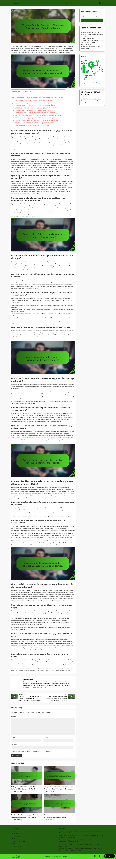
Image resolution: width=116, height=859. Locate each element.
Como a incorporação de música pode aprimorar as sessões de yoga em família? (34, 112)
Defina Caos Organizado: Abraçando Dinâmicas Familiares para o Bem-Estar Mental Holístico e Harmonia (80, 840)
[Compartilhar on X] (97, 856)
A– (18, 856)
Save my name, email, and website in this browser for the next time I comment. (33, 751)
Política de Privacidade (18, 841)
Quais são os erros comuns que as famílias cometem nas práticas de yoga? (33, 122)
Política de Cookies (17, 846)
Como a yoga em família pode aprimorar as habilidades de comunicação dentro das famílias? (38, 102)
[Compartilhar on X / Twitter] (102, 3)
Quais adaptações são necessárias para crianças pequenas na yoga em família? (34, 117)
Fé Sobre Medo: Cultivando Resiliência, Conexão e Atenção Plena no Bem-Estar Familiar (81, 845)
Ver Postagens (64, 3)
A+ (14, 856)
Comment (14, 716)
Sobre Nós (15, 833)
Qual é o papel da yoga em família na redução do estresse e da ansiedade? (33, 100)
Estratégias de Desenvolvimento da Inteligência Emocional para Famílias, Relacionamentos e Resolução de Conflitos (80, 849)
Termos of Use (16, 843)
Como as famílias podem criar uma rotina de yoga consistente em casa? (32, 123)
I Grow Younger (96, 83)
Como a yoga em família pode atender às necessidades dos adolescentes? (33, 118)
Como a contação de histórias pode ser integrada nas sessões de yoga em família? (35, 107)
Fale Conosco (16, 836)
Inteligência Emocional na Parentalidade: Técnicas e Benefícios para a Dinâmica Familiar (58, 789)
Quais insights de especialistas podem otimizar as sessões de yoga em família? (35, 120)
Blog (13, 838)
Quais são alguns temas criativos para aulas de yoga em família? (30, 108)
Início (49, 3)
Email (46, 737)
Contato (55, 3)
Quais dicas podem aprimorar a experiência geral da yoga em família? (32, 125)
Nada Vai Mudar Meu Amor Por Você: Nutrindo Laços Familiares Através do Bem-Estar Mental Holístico (81, 836)
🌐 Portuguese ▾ (109, 856)
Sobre (73, 3)
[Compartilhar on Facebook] (100, 3)
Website (14, 744)
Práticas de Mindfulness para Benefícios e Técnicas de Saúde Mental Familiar (90, 46)
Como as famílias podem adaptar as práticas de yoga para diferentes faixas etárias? (37, 115)
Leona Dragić (28, 679)
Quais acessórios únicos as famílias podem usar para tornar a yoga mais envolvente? (36, 113)
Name (14, 737)
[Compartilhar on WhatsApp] (103, 856)
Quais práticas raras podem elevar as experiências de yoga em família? (33, 110)
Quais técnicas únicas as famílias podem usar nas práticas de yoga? (32, 104)
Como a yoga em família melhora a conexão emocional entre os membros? (33, 99)
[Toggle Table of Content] (61, 95)
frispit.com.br (18, 3)
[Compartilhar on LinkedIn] (100, 856)
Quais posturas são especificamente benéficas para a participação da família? (34, 105)
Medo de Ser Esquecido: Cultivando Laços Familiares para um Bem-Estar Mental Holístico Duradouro (80, 832)
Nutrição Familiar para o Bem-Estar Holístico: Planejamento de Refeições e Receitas (25, 789)
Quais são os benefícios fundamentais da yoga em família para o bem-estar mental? (37, 97)
